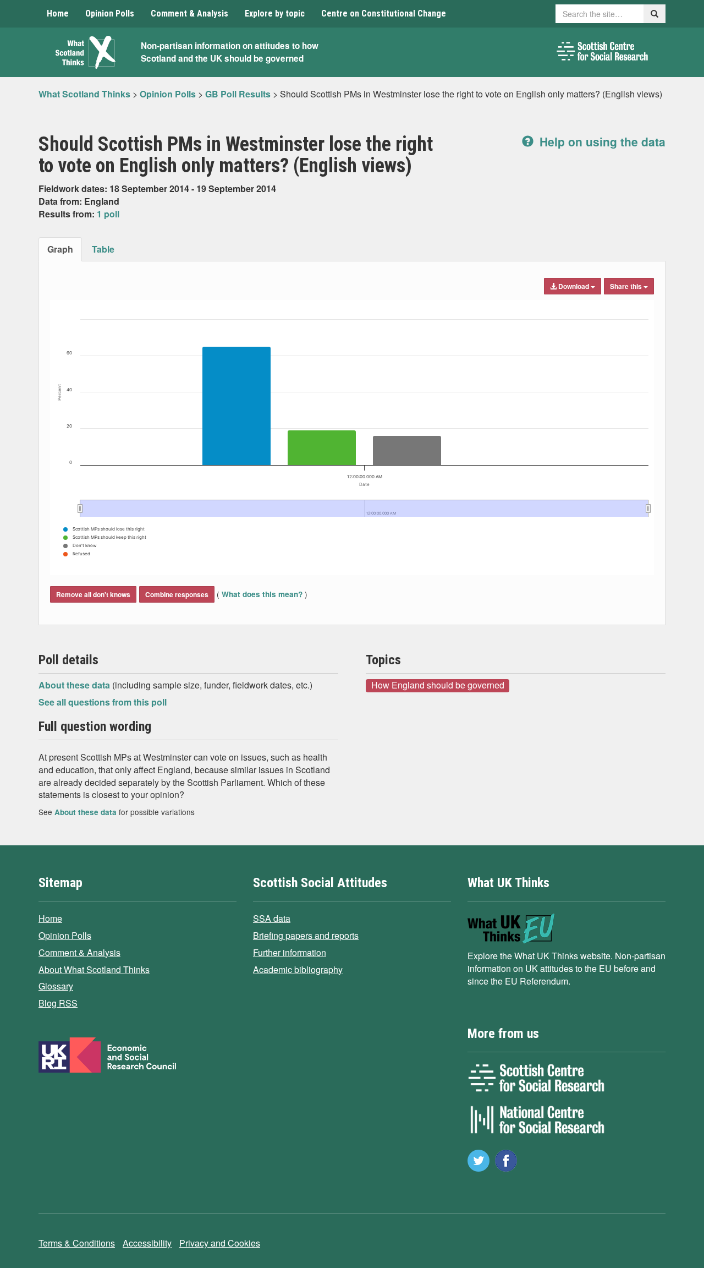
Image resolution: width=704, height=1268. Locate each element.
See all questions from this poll (102, 702)
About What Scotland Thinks (94, 969)
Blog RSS (58, 1003)
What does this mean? (262, 594)
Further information (289, 952)
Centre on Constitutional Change (383, 13)
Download (574, 286)
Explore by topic (275, 13)
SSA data (271, 918)
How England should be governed (437, 685)
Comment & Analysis (189, 13)
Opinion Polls (109, 13)
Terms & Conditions (76, 1243)
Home (58, 13)
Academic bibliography (298, 969)
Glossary (55, 986)
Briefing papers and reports (306, 935)
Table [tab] (103, 249)
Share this (627, 286)
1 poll (108, 213)
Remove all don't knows (93, 594)
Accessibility (147, 1243)
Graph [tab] (60, 249)
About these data (75, 685)
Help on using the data (601, 141)
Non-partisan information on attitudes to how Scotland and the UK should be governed (229, 52)
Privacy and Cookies (219, 1243)
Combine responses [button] (176, 594)
